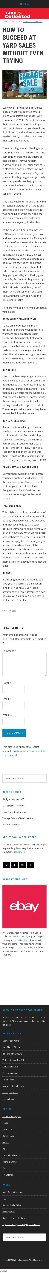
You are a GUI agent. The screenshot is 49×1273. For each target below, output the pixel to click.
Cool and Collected (24, 15)
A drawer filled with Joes (13, 1086)
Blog (4, 1198)
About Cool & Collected (12, 1192)
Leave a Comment (32, 22)
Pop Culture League (11, 1155)
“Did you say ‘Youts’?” (13, 799)
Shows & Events (9, 1162)
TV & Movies (7, 1175)
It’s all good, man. (10, 1092)
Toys (4, 1168)
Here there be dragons (14, 812)
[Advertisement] (22, 981)
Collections (7, 1129)
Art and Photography (11, 1116)
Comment (9, 650)
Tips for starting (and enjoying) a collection (21, 1224)
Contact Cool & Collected (13, 1205)
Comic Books (8, 1136)
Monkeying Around (10, 1073)
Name (6, 682)
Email (6, 698)
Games (5, 1142)
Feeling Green (8, 1099)
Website (7, 714)
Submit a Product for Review (14, 1218)
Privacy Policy (8, 1211)
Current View (8, 1079)
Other (14, 611)
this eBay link (20, 940)
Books (5, 1123)
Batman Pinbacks (11, 824)
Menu (26, 4)
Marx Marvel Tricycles (13, 805)
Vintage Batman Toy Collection (17, 818)
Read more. (19, 851)
